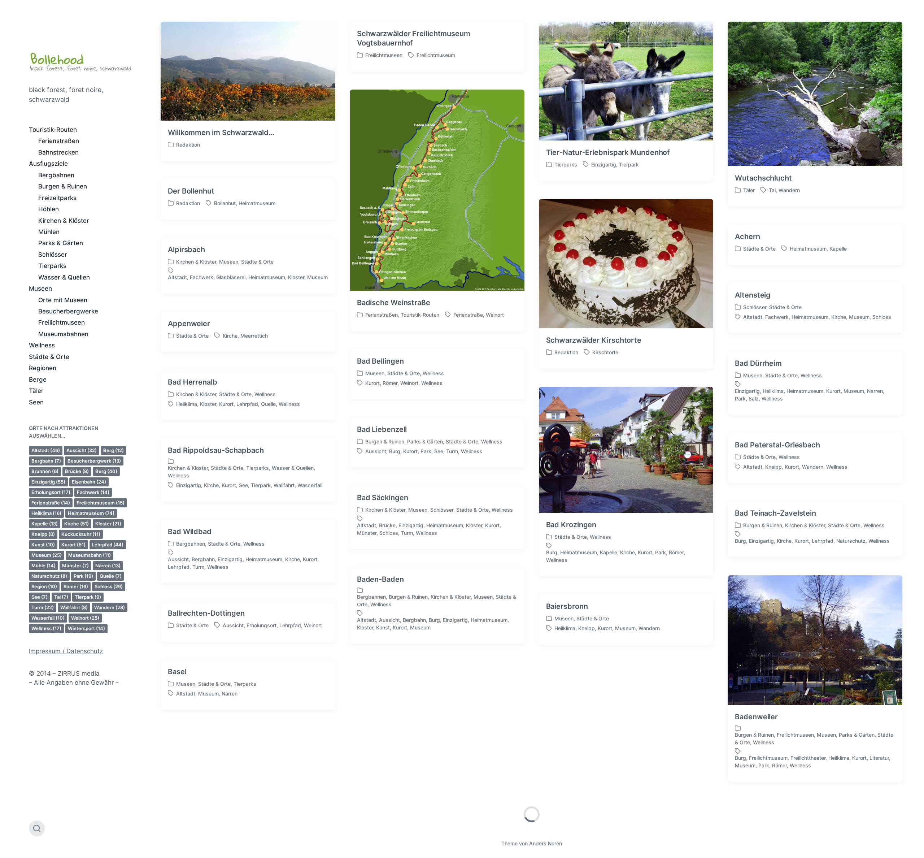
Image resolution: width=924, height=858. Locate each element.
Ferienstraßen (58, 140)
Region (44, 586)
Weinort (85, 618)
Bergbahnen (56, 175)
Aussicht (81, 450)
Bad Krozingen (571, 524)
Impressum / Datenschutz (66, 651)
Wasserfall (48, 618)
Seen (36, 402)
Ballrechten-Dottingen (206, 613)
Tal (61, 597)
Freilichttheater (807, 758)
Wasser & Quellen (64, 277)
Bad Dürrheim (758, 363)
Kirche (76, 523)
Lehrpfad (107, 544)
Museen (40, 288)
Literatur (879, 758)
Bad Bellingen (380, 361)
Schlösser (52, 254)
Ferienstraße (50, 503)
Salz (754, 398)
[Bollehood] (80, 60)
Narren (108, 565)
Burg (106, 471)
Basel (177, 671)
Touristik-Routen (53, 129)
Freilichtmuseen (61, 322)
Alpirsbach (186, 249)
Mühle (43, 565)
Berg (113, 450)
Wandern (109, 607)
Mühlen (49, 231)
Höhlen (48, 209)
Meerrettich (254, 336)
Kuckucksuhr (80, 534)
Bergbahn (46, 461)
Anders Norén (545, 843)
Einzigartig (48, 482)
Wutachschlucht (763, 178)
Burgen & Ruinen (62, 186)
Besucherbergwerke (68, 311)
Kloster (108, 523)
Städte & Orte (49, 356)
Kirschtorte (605, 352)
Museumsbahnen (63, 334)
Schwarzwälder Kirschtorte (594, 340)
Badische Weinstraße (393, 302)
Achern (747, 236)
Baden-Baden (380, 579)
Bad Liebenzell (382, 429)
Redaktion (188, 145)
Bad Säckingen (382, 497)
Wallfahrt (74, 607)
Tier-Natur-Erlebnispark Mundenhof (608, 152)
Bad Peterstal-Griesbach (777, 445)
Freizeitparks (57, 198)
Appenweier (189, 323)
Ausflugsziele (48, 163)
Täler (36, 390)
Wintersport (86, 628)
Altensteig (753, 295)
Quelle (111, 576)
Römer (76, 586)
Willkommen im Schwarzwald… (221, 132)
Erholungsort (50, 492)
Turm (42, 607)
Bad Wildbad (190, 531)
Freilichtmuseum (101, 503)
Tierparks (52, 265)
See (39, 597)
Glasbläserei (230, 277)
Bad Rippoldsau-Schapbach (216, 450)
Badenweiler (756, 716)
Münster (75, 565)
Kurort (73, 544)
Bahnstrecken (58, 152)
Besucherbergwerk (94, 461)
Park (83, 576)
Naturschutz (49, 576)
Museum (46, 555)
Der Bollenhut (191, 191)
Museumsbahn (89, 555)
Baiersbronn (567, 606)
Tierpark (88, 597)
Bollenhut (225, 203)
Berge (38, 379)
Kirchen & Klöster (63, 220)
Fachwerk (93, 492)
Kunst (43, 544)
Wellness (42, 345)
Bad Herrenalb (192, 382)
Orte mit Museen (62, 300)
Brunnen (44, 471)
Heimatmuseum (91, 513)
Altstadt (45, 450)
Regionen (42, 368)
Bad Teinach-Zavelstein (775, 513)
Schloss (109, 586)
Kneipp (43, 534)
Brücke (77, 471)
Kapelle (44, 523)
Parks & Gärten (60, 243)
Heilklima (46, 513)
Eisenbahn (89, 482)
